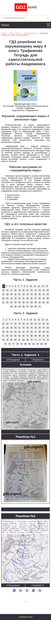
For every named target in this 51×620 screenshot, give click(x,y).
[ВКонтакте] (13, 590)
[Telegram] (25, 590)
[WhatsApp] (38, 590)
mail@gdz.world (25, 617)
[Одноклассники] (19, 590)
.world (26, 7)
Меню (5, 25)
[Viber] (32, 590)
